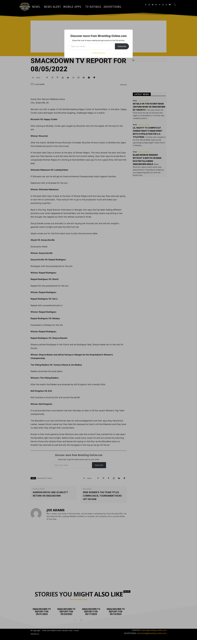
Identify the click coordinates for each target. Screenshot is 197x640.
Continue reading (98, 53)
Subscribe (122, 46)
